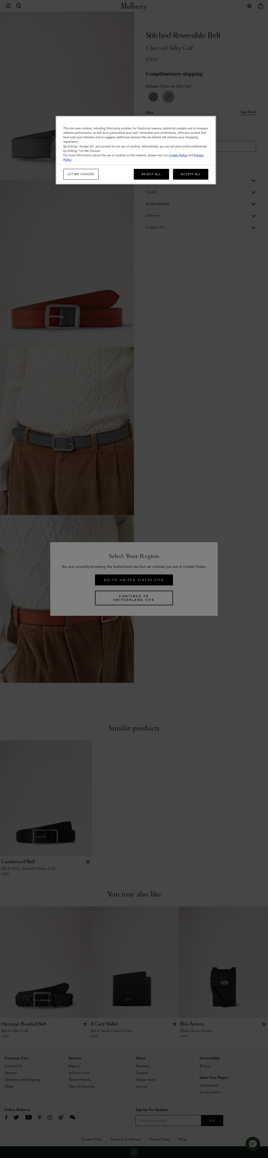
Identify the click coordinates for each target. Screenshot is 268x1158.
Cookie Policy (178, 155)
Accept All (191, 174)
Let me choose (81, 174)
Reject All (151, 174)
